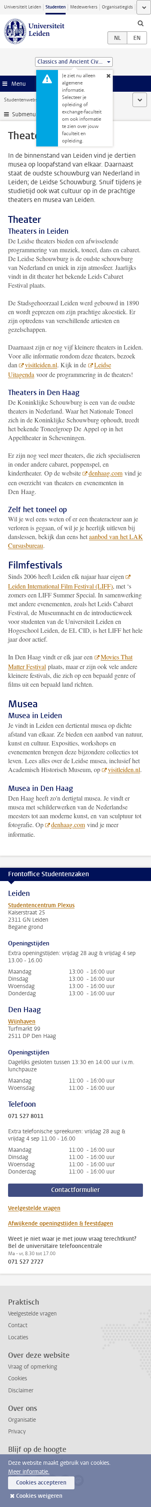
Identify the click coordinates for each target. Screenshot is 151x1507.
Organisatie (22, 1420)
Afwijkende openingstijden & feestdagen (60, 1223)
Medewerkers (83, 7)
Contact (17, 1325)
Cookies (17, 1378)
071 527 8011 (25, 1116)
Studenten (56, 7)
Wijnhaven (21, 1021)
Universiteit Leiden (22, 7)
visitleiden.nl (41, 364)
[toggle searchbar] (140, 22)
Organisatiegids (117, 7)
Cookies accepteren (41, 1482)
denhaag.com (105, 473)
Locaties (18, 1337)
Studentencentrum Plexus (41, 905)
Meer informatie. (29, 1472)
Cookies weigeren (39, 1496)
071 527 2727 (25, 1262)
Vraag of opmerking (32, 1367)
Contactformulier (75, 1190)
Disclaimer (20, 1390)
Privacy (17, 1431)
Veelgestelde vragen (34, 1208)
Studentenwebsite (23, 100)
